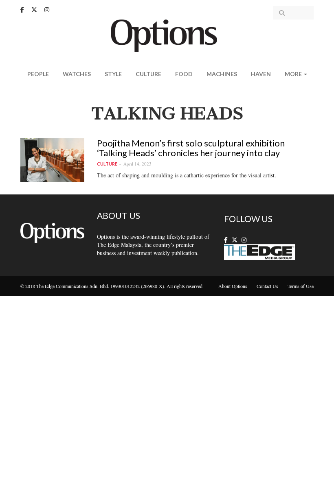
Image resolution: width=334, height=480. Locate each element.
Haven (261, 73)
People (38, 73)
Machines (222, 73)
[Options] (167, 35)
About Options (232, 286)
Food (184, 73)
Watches (77, 73)
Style (113, 73)
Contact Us (267, 286)
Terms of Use (301, 286)
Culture (148, 73)
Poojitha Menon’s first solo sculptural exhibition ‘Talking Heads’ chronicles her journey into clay (191, 147)
